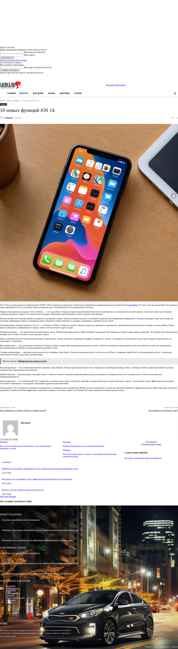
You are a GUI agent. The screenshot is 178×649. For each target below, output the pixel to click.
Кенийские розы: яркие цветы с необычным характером (83, 446)
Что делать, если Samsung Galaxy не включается (143, 458)
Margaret (9, 118)
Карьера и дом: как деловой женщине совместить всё (23, 490)
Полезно (16, 100)
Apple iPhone (132, 305)
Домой (2, 100)
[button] (175, 93)
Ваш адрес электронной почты (37, 67)
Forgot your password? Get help (13, 60)
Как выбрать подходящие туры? (163, 410)
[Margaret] (1, 117)
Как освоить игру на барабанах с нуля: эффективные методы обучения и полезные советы (37, 479)
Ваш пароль (29, 55)
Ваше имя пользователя (34, 52)
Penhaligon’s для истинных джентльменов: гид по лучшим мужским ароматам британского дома (40, 469)
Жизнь (9, 100)
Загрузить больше (8, 496)
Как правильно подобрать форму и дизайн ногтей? (23, 410)
